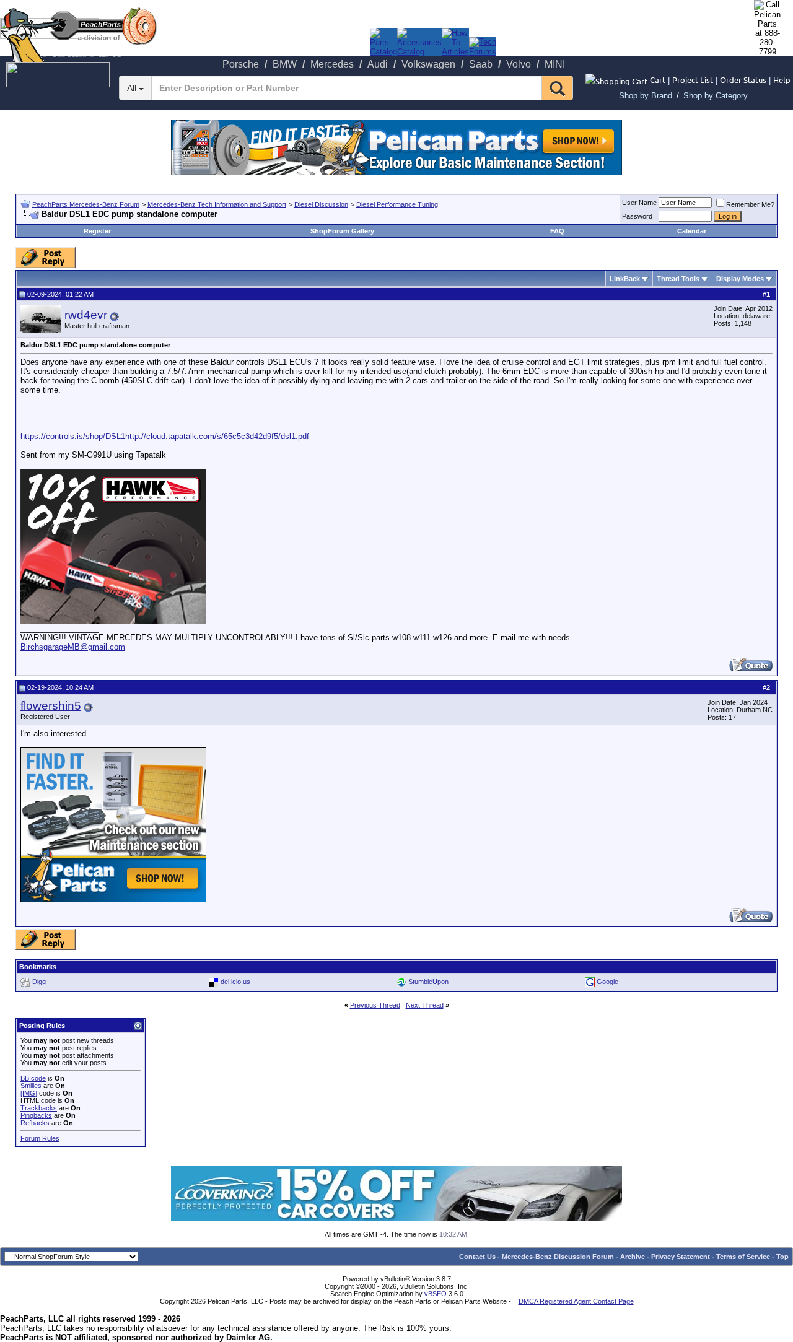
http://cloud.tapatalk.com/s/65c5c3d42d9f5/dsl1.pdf (217, 436)
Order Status (743, 79)
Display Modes (740, 278)
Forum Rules (39, 1138)
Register (97, 231)
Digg (39, 981)
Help (782, 79)
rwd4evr (85, 314)
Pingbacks (36, 1115)
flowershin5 (50, 705)
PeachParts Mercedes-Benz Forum (85, 204)
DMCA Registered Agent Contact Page (576, 1301)
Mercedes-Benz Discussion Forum (558, 1256)
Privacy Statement (680, 1256)
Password (637, 216)
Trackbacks (38, 1108)
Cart (657, 79)
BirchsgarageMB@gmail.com (72, 646)
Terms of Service (743, 1256)
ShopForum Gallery (342, 231)
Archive (632, 1256)
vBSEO (435, 1293)
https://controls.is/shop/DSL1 (72, 436)
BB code (33, 1078)
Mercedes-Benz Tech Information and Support (216, 204)
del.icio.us (235, 981)
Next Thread (425, 1005)
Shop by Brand (645, 95)
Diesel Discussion (321, 204)
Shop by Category (715, 95)
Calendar (691, 231)
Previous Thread (375, 1005)
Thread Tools (678, 278)
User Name (639, 202)
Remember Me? (750, 204)
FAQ (557, 231)
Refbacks (35, 1122)
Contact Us (477, 1256)
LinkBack (625, 278)
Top (782, 1256)
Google (607, 981)
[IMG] (28, 1093)
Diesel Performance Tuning (397, 204)
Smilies (31, 1085)
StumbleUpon (428, 981)
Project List (692, 79)
